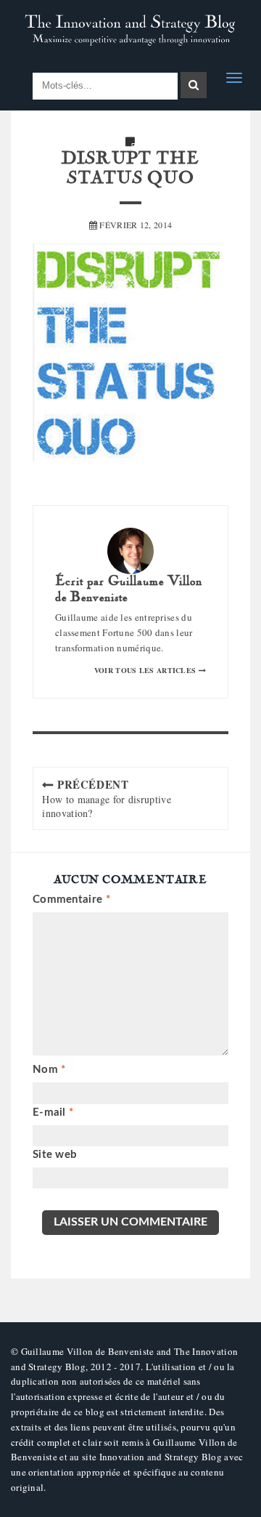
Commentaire (71, 899)
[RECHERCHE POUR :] (105, 86)
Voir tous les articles (146, 670)
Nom (49, 1069)
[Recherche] (194, 85)
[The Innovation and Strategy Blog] (130, 30)
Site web (55, 1154)
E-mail (53, 1112)
